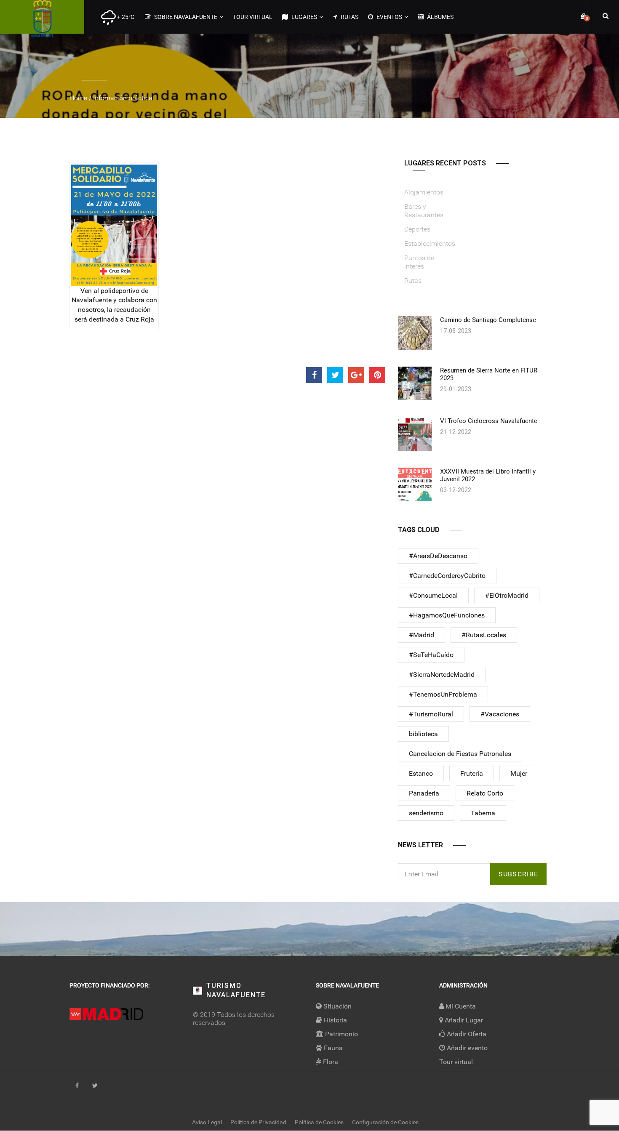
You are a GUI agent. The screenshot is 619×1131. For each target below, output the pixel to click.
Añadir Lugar (463, 1020)
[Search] (604, 15)
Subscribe (519, 874)
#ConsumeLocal (433, 595)
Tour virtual (252, 16)
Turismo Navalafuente (236, 990)
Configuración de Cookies (385, 1122)
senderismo (426, 813)
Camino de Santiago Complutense (488, 320)
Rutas (348, 16)
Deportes (417, 229)
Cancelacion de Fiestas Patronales (460, 754)
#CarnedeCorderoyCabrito (447, 576)
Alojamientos (423, 192)
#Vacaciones (499, 714)
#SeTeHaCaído (431, 655)
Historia (334, 1020)
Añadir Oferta (465, 1034)
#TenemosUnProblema (443, 694)
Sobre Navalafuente (185, 16)
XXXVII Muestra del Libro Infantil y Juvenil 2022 (488, 475)
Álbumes (440, 16)
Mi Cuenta (460, 1006)
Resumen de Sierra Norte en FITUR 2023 (488, 374)
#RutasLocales (484, 635)
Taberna (483, 813)
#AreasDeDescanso (438, 556)
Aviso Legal (207, 1122)
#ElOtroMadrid (506, 595)
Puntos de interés (419, 262)
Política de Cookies (319, 1122)
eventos (388, 16)
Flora (329, 1062)
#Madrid (421, 635)
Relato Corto (485, 793)
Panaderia (424, 793)
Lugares (303, 16)
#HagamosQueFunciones (447, 615)
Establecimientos (429, 243)
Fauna (332, 1048)
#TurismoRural (431, 714)
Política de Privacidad (258, 1122)
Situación (337, 1006)
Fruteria (471, 773)
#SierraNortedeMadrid (442, 675)
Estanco (421, 773)
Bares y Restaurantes (423, 210)
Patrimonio (340, 1034)
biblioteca (423, 734)
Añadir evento (466, 1048)
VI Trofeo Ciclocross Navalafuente (488, 421)
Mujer (518, 773)
